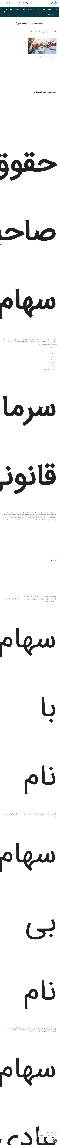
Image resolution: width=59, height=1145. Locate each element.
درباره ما (24, 9)
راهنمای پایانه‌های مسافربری (49, 15)
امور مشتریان (31, 9)
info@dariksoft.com (21, 4)
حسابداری (54, 57)
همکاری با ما (9, 9)
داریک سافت (39, 57)
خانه (55, 9)
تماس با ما (17, 9)
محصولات (50, 9)
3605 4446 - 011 (22, 2)
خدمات (43, 9)
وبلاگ (38, 9)
